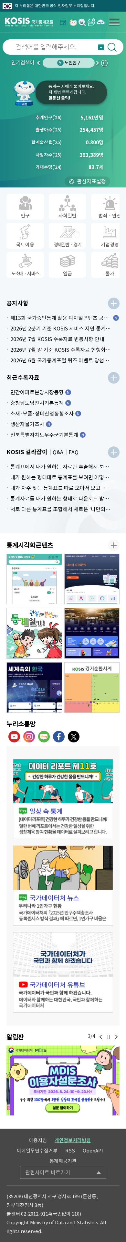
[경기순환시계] (92, 688)
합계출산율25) (46, 142)
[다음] (116, 1037)
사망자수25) (49, 155)
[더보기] (114, 303)
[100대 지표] (34, 579)
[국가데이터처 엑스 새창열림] (73, 736)
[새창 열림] (63, 799)
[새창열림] (73, 22)
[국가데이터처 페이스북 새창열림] (59, 736)
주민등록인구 (69, 63)
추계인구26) (49, 117)
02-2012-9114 (36, 1214)
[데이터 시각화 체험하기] (92, 579)
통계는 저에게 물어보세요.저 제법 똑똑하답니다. (71, 92)
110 (75, 1214)
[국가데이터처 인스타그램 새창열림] (29, 736)
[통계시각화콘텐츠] (114, 545)
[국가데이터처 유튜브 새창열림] (14, 736)
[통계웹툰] (34, 633)
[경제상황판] (92, 633)
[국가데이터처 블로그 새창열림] (44, 736)
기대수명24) (49, 167)
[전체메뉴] (114, 22)
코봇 (24, 93)
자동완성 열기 (101, 47)
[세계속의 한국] (34, 688)
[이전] (101, 1037)
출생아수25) (49, 130)
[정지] (108, 1037)
